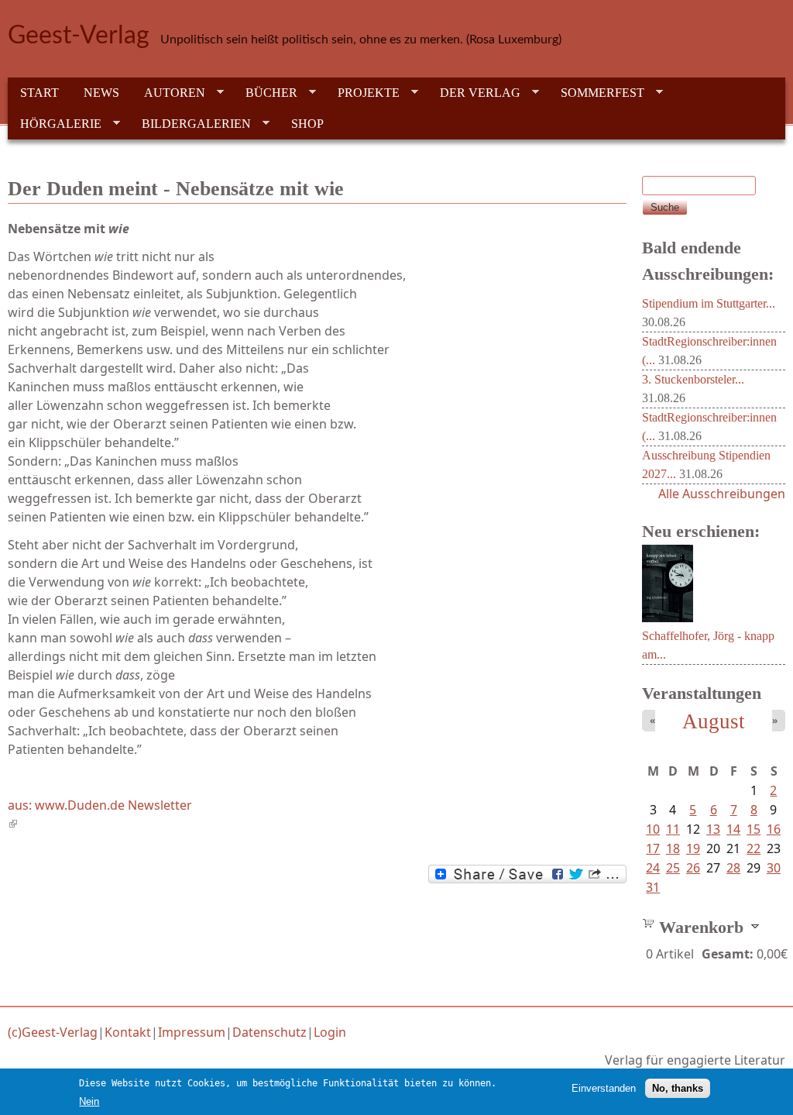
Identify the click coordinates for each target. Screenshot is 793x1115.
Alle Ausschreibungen (721, 493)
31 (653, 887)
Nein (89, 1101)
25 (673, 867)
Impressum (191, 1032)
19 (693, 848)
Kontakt (128, 1032)
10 (653, 829)
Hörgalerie (54, 124)
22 (753, 848)
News (101, 92)
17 (653, 848)
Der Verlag (473, 93)
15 (753, 829)
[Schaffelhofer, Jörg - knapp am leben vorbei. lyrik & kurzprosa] (667, 617)
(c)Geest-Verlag (53, 1032)
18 (673, 848)
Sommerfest (596, 93)
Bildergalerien (190, 124)
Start (39, 92)
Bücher (265, 93)
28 (733, 867)
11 (673, 829)
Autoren (168, 93)
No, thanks (677, 1088)
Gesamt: (728, 953)
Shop (307, 123)
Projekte (362, 93)
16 (774, 829)
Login (330, 1032)
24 (653, 867)
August (713, 721)
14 (733, 829)
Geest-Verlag (78, 35)
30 (774, 867)
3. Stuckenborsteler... (693, 379)
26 (693, 867)
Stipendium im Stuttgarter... (708, 303)
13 (713, 829)
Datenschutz (269, 1032)
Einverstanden (604, 1088)
